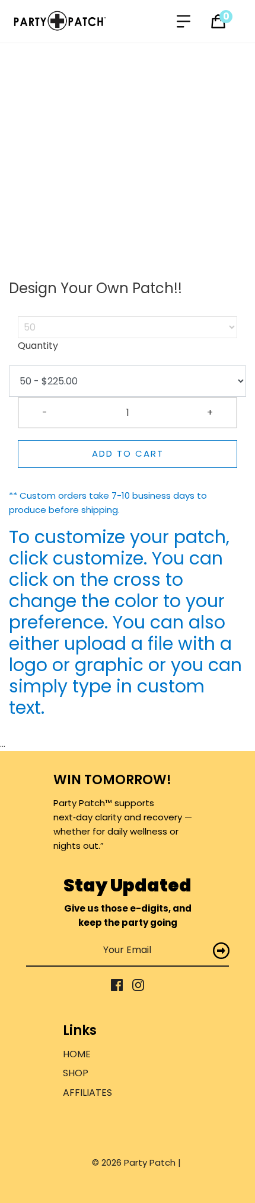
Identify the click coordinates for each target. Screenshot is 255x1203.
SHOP (75, 1073)
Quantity (38, 345)
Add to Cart (128, 453)
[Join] (221, 950)
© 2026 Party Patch (135, 1162)
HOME (77, 1054)
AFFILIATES (87, 1092)
